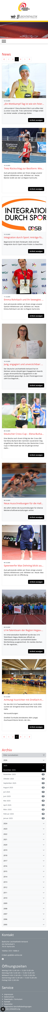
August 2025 (23, 787)
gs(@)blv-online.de (15, 955)
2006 (5, 919)
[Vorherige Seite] (8, 59)
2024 (5, 823)
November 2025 (23, 774)
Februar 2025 (23, 814)
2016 (5, 866)
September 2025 (23, 783)
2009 (5, 903)
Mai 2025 (23, 801)
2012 (5, 887)
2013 (5, 882)
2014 (5, 877)
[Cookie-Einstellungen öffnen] (3, 1009)
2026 (5, 760)
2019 (5, 850)
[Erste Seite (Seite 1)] (4, 59)
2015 (5, 871)
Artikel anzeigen (36, 120)
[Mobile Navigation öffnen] (4, 41)
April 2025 (23, 805)
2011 (5, 892)
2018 (5, 855)
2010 (5, 898)
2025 (5, 765)
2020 (5, 845)
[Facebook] (3, 959)
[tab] (24, 760)
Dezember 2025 (23, 770)
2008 (5, 908)
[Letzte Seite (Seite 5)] (29, 59)
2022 (5, 834)
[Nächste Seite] (24, 59)
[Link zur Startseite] (24, 6)
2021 (5, 839)
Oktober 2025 (23, 779)
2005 (5, 924)
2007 (5, 914)
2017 (5, 861)
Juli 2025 (23, 792)
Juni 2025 (23, 796)
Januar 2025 (23, 818)
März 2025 (23, 809)
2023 (5, 829)
